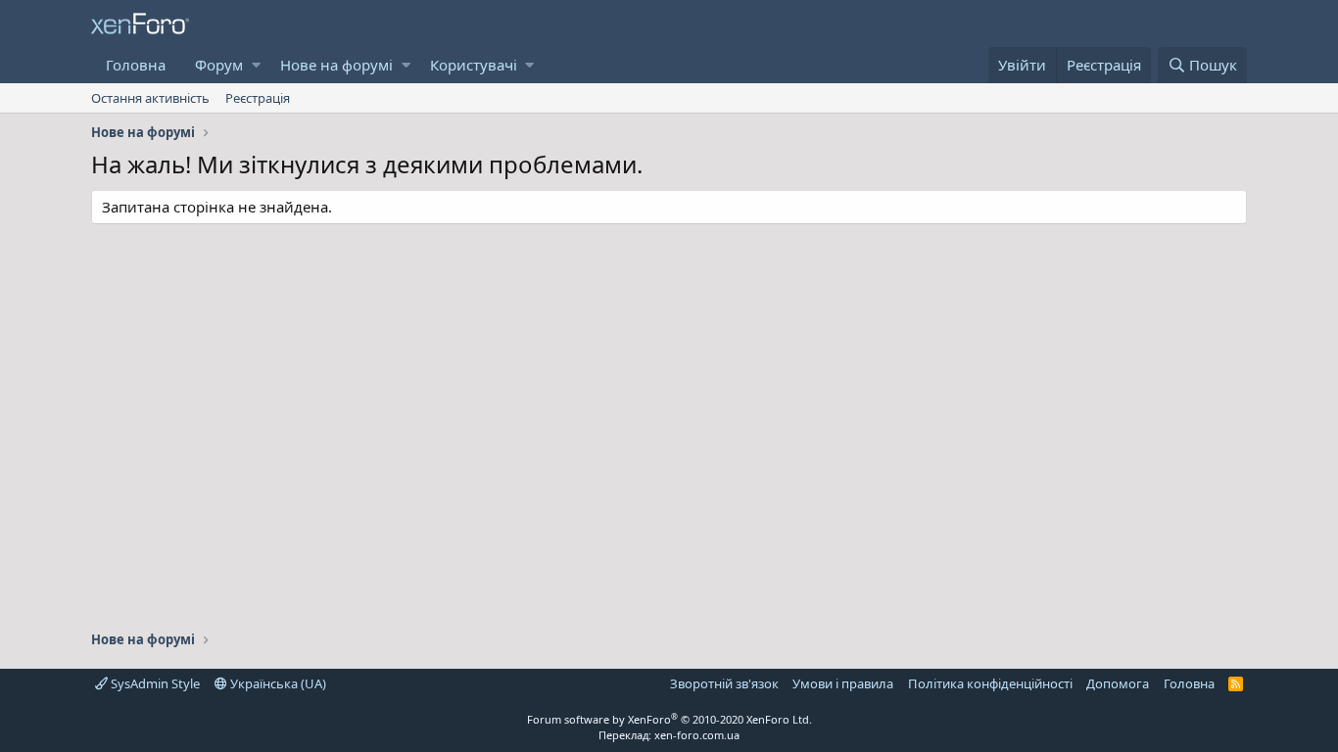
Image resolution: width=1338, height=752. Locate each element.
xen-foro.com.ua (697, 735)
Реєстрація (257, 98)
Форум (219, 64)
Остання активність (150, 98)
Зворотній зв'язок (724, 683)
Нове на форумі (336, 64)
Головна (136, 64)
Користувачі (473, 64)
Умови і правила (842, 683)
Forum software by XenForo (669, 719)
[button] (256, 65)
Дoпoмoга (1117, 683)
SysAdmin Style (154, 683)
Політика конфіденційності (990, 683)
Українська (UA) (276, 683)
